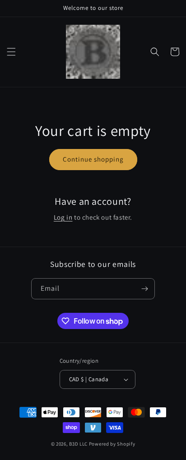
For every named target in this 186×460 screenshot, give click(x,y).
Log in (63, 217)
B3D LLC (78, 444)
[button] (11, 52)
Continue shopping (93, 159)
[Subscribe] (144, 288)
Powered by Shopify (112, 444)
